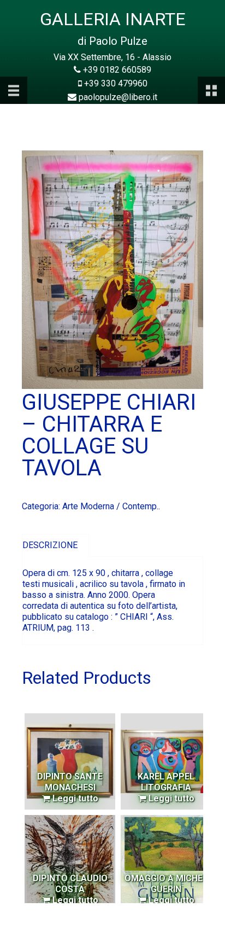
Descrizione (50, 545)
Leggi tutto (74, 798)
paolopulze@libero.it (118, 97)
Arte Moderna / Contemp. (110, 506)
